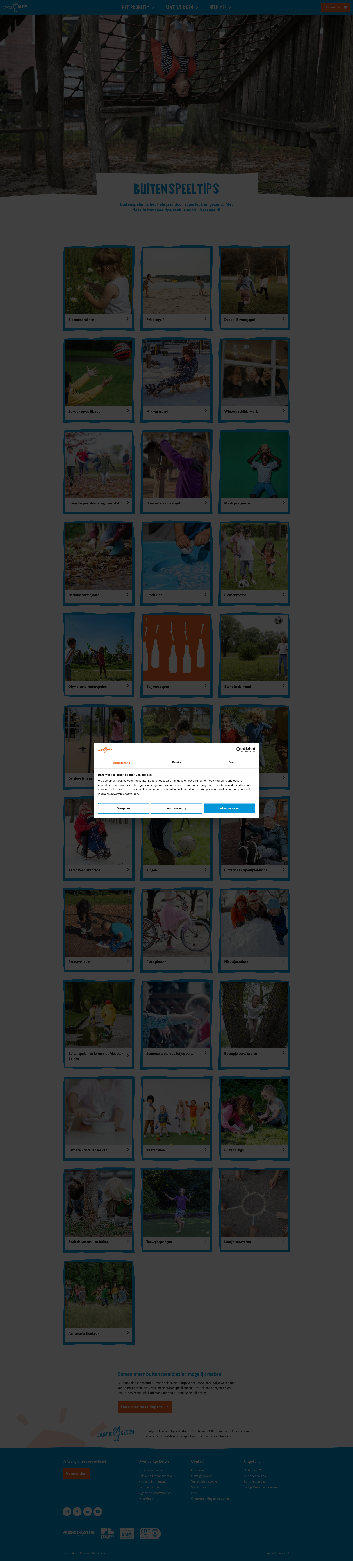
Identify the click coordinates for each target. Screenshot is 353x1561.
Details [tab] (176, 762)
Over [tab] (232, 762)
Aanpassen (174, 808)
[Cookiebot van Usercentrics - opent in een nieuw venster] (239, 750)
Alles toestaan (229, 808)
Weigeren (123, 808)
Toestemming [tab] (121, 762)
